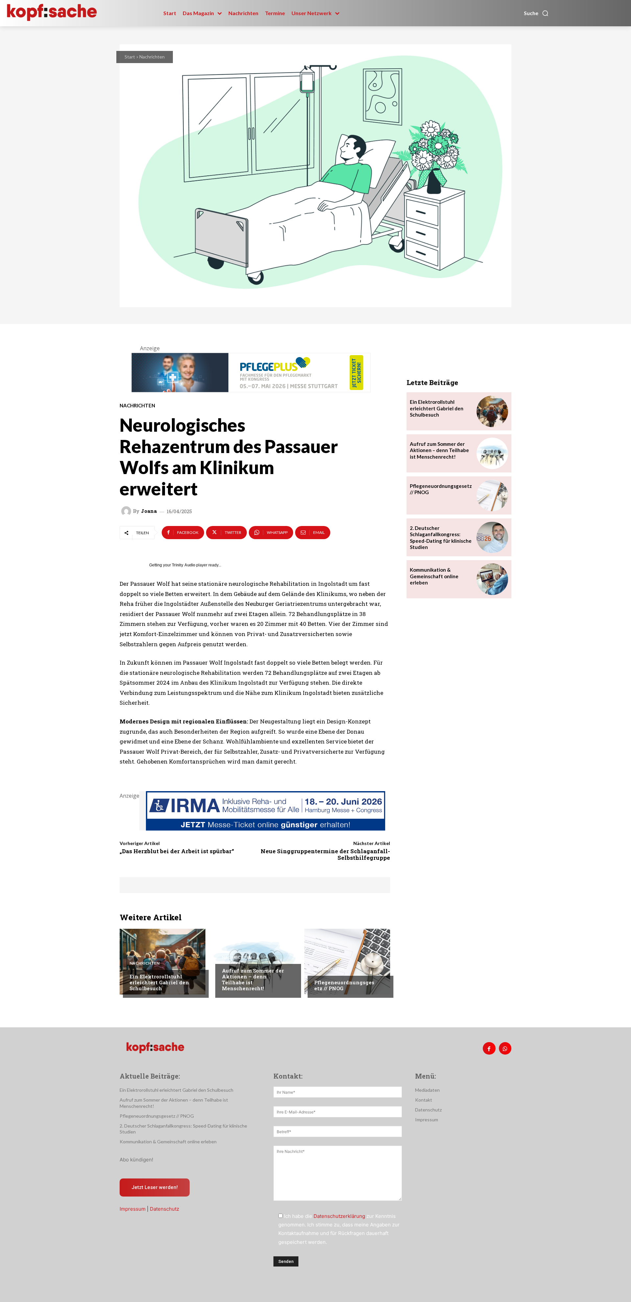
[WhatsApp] (505, 1048)
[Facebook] (489, 1048)
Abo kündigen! (136, 1159)
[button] (536, 13)
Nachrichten (152, 56)
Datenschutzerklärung (339, 1216)
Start (130, 56)
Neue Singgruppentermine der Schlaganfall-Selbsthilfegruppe (325, 854)
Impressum (133, 1209)
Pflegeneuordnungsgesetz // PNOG (344, 985)
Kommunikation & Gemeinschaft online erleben (434, 576)
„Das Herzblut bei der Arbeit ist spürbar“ (177, 851)
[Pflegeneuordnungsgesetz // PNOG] (347, 961)
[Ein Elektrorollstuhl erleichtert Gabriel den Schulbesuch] (162, 961)
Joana (149, 511)
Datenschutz (164, 1209)
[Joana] (127, 511)
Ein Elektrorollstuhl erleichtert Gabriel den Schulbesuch (159, 982)
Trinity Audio (183, 565)
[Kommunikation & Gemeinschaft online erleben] (492, 579)
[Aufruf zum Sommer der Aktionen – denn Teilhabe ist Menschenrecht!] (255, 961)
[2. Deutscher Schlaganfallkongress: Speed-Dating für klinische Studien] (492, 537)
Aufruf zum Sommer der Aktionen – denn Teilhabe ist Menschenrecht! (253, 979)
